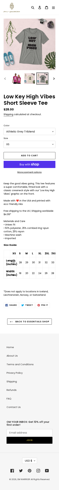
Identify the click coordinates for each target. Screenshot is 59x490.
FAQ (9, 398)
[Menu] (53, 7)
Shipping (8, 114)
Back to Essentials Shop (32, 321)
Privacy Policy (15, 373)
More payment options (29, 172)
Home (10, 347)
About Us (12, 355)
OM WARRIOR (23, 479)
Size (6, 138)
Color (7, 125)
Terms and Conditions (20, 364)
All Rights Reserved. (40, 479)
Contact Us (14, 407)
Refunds (12, 390)
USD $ (28, 461)
